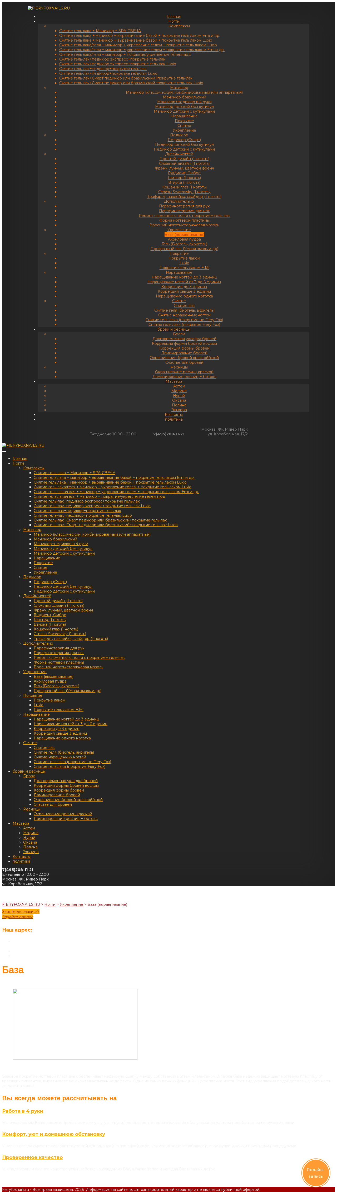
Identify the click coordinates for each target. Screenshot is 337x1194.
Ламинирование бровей (184, 353)
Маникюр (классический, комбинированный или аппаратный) (184, 92)
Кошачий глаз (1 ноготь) (184, 187)
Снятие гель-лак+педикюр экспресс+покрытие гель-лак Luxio (117, 64)
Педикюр (179, 135)
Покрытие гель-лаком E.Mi (184, 267)
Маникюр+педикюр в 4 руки (184, 102)
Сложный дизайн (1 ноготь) (184, 163)
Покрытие (184, 120)
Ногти (174, 21)
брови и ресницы (173, 329)
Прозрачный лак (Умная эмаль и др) (184, 248)
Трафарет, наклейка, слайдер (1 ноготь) (184, 196)
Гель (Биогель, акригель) (184, 244)
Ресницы (179, 367)
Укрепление (184, 130)
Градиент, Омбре (184, 173)
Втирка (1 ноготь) (184, 182)
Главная (174, 16)
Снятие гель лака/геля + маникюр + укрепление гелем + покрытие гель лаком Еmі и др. (142, 49)
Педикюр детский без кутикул (184, 144)
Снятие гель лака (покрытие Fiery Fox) (184, 324)
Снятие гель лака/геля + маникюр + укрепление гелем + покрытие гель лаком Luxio (138, 45)
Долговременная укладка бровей (184, 338)
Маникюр (179, 87)
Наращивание (184, 116)
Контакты (174, 414)
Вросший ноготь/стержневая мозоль (184, 225)
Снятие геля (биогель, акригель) (184, 310)
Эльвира (179, 409)
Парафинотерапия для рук (184, 206)
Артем (179, 386)
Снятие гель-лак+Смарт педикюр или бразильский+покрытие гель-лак (125, 78)
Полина (179, 405)
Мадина (179, 391)
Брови (179, 334)
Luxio (184, 263)
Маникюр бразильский (184, 97)
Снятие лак (184, 305)
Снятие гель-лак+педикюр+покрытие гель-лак (103, 68)
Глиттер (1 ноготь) (184, 177)
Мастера (174, 381)
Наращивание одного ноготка (184, 296)
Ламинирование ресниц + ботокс (184, 376)
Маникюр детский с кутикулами (184, 111)
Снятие (184, 125)
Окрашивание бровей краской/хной (184, 357)
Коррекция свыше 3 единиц (184, 291)
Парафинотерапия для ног (184, 210)
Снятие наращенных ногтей (184, 315)
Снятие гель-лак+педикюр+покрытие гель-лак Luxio (108, 73)
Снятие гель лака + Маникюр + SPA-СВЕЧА (100, 30)
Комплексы (179, 26)
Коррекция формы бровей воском (184, 343)
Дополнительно (179, 201)
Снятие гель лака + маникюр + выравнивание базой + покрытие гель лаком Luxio (135, 40)
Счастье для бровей (184, 362)
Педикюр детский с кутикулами (184, 149)
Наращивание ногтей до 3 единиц (184, 277)
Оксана (179, 400)
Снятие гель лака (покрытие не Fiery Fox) (184, 319)
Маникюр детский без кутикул (184, 106)
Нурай (179, 395)
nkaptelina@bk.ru (28, 955)
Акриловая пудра (184, 239)
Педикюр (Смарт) (184, 139)
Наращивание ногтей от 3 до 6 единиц (184, 282)
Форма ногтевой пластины (184, 220)
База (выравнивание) (184, 234)
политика (174, 419)
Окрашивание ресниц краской (184, 372)
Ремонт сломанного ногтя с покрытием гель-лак (184, 215)
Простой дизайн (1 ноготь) (184, 158)
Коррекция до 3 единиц (184, 286)
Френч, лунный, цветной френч (184, 168)
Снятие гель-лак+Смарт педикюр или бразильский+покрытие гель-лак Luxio (131, 83)
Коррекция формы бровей (184, 348)
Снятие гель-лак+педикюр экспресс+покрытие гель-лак (112, 59)
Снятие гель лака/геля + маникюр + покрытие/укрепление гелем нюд (125, 54)
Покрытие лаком (184, 258)
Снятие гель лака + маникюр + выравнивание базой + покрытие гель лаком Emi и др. (139, 35)
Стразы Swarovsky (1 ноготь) (184, 192)
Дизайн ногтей (179, 154)
